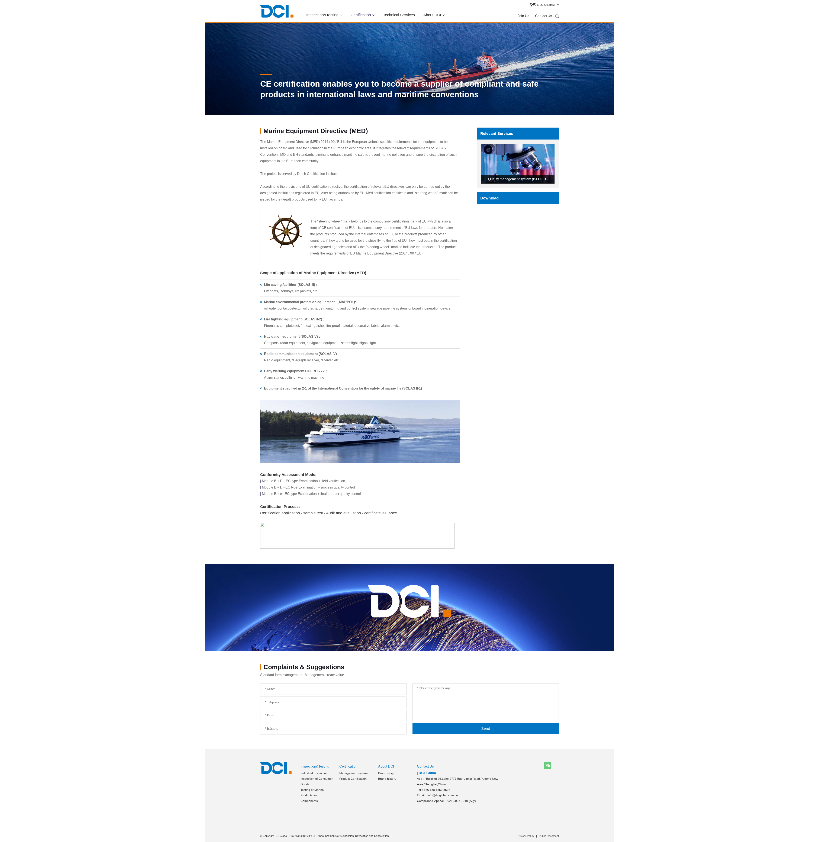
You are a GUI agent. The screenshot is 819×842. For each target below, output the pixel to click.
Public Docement (549, 836)
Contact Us (543, 16)
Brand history (387, 778)
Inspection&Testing (322, 15)
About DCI (432, 15)
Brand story (386, 773)
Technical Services (399, 15)
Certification (361, 15)
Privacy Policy (526, 836)
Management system (353, 773)
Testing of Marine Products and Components (312, 795)
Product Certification (353, 778)
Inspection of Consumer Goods (317, 781)
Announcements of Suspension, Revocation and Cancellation (353, 836)
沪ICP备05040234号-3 (302, 836)
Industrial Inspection (314, 773)
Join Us (523, 16)
